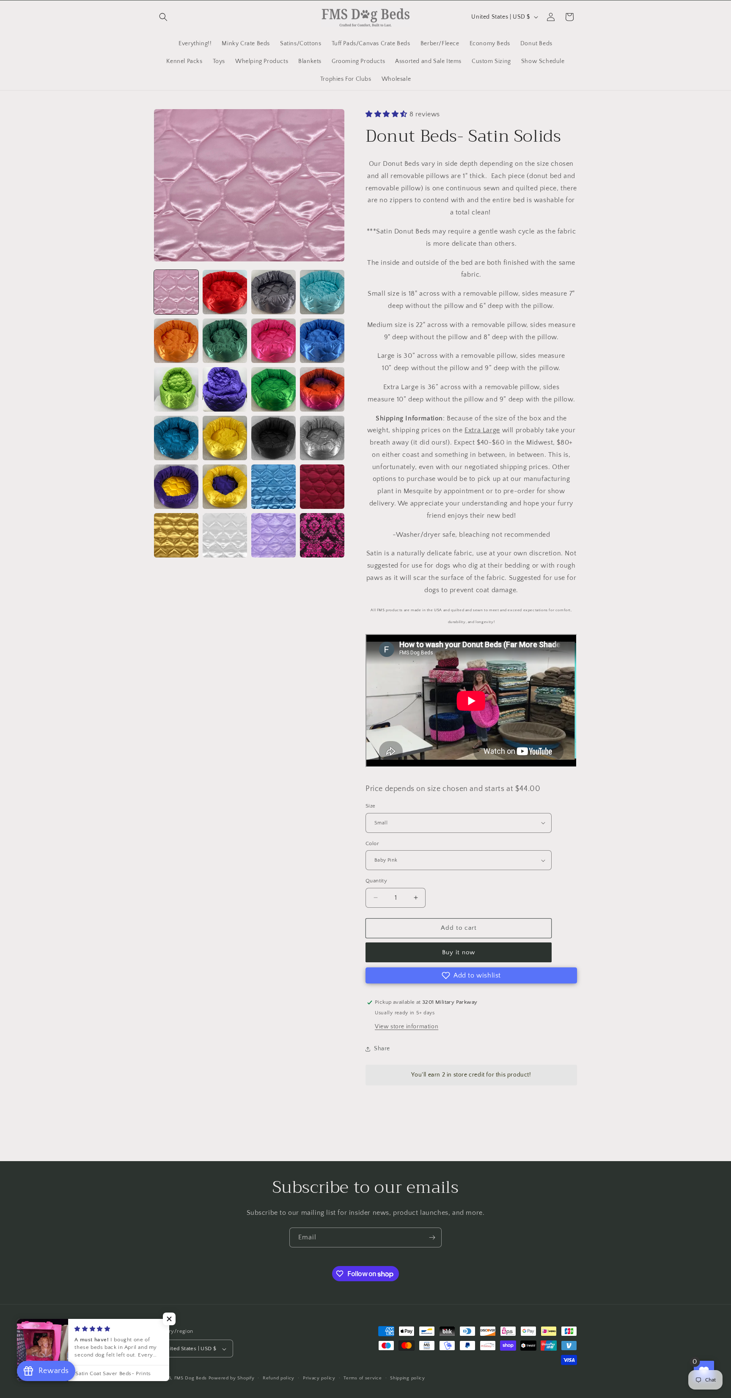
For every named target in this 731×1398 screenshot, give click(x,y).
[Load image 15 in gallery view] (273, 438)
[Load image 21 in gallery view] (176, 535)
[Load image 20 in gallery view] (322, 486)
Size (371, 806)
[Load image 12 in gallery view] (322, 389)
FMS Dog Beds (190, 1378)
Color (372, 843)
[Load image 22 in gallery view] (225, 535)
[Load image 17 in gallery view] (176, 486)
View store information (406, 1026)
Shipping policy (407, 1378)
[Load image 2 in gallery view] (225, 292)
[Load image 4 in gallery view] (322, 292)
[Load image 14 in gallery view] (225, 438)
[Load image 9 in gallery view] (176, 389)
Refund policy (278, 1378)
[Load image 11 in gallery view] (273, 389)
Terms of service (363, 1378)
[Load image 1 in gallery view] (176, 292)
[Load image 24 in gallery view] (322, 535)
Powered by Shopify (232, 1378)
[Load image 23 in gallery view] (273, 535)
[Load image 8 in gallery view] (322, 341)
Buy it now (458, 952)
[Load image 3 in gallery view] (273, 292)
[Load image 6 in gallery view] (225, 341)
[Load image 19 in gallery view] (273, 486)
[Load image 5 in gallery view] (176, 341)
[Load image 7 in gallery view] (273, 341)
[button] (163, 17)
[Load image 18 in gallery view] (225, 486)
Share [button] (382, 1048)
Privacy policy (319, 1378)
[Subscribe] (432, 1237)
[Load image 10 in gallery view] (225, 389)
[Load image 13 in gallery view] (176, 438)
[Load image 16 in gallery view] (322, 438)
